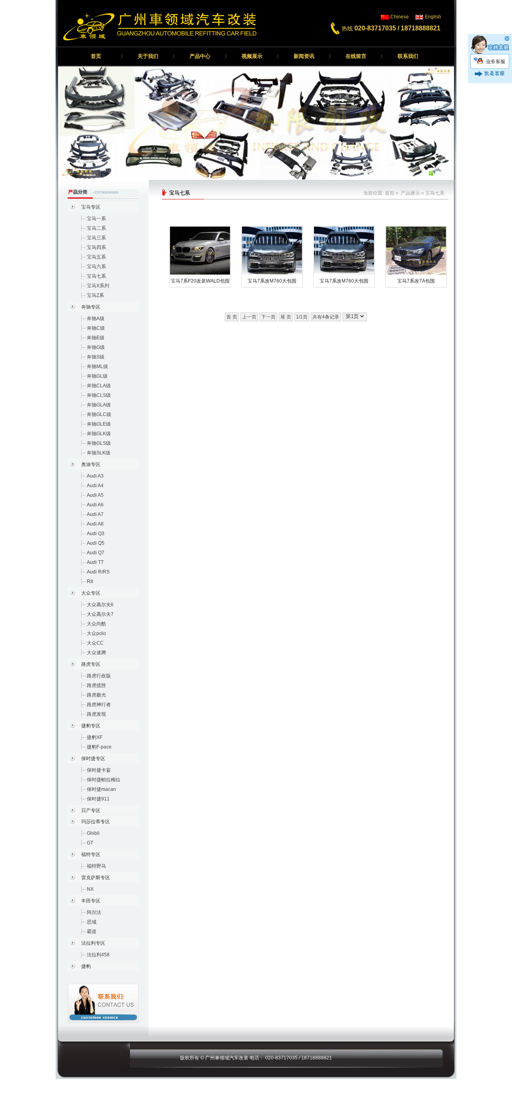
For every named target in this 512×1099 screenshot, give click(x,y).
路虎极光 (96, 695)
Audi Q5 (95, 543)
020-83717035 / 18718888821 (397, 28)
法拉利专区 (93, 943)
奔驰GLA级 (99, 405)
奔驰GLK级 (99, 433)
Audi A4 (95, 485)
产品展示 (410, 193)
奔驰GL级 (97, 376)
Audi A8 (95, 524)
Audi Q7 (95, 552)
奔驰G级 (96, 347)
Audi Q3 (95, 533)
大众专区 (90, 593)
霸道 (91, 931)
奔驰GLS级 (99, 443)
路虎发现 (96, 714)
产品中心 (200, 56)
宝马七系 (96, 276)
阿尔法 (94, 912)
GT (90, 843)
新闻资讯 (304, 56)
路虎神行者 (99, 704)
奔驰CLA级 (99, 385)
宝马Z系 (95, 295)
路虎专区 (90, 664)
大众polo (96, 633)
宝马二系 (96, 228)
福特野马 (96, 866)
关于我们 (148, 56)
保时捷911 (98, 799)
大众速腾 (96, 652)
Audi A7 (95, 514)
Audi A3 (95, 476)
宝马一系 (96, 218)
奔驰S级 (95, 357)
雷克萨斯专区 (95, 877)
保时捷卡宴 (99, 770)
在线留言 (356, 56)
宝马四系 (96, 247)
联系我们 (408, 56)
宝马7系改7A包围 (416, 281)
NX (90, 889)
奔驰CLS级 (99, 395)
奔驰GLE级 (99, 424)
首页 (96, 56)
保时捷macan (101, 789)
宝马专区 (90, 207)
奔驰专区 (90, 307)
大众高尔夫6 (100, 604)
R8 (90, 581)
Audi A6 (95, 505)
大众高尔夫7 (100, 614)
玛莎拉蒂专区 (95, 821)
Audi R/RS (98, 572)
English (433, 17)
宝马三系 (96, 238)
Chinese (399, 17)
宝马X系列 (98, 286)
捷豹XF (94, 737)
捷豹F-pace (99, 747)
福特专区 (90, 854)
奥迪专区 (90, 464)
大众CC (95, 643)
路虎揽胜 (96, 685)
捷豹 (86, 966)
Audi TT (95, 562)
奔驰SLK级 (98, 453)
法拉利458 (98, 955)
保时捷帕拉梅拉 (103, 779)
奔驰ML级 (97, 366)
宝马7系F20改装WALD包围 (200, 281)
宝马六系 (96, 266)
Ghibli (93, 833)
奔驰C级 (96, 328)
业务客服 (495, 61)
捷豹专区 (90, 726)
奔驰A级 (95, 318)
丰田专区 (90, 901)
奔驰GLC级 (99, 414)
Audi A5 (95, 495)
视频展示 (252, 56)
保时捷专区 (93, 758)
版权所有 (189, 1058)
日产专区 (90, 810)
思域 (91, 922)
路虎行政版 (99, 676)
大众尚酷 (96, 624)
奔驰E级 (95, 337)
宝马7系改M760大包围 (272, 281)
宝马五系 (96, 257)
